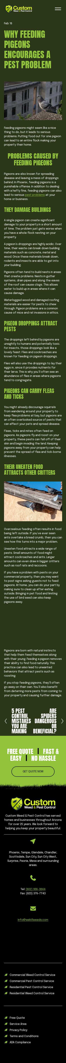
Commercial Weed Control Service (32, 975)
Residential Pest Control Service (31, 987)
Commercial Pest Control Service (32, 981)
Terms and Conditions (24, 1036)
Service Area (18, 1024)
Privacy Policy (18, 1030)
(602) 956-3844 (36, 889)
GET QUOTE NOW (33, 771)
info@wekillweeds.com (33, 919)
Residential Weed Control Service (32, 993)
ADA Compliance (20, 1042)
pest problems (35, 195)
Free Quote (17, 1017)
